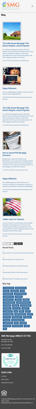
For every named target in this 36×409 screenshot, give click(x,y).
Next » (20, 243)
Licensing (3, 376)
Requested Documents (7, 382)
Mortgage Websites (6, 403)
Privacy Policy (5, 379)
